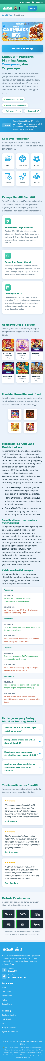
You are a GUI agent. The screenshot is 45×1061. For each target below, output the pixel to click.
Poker (4, 1000)
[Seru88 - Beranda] (11, 8)
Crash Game (7, 1004)
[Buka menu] (40, 8)
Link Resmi (6, 1019)
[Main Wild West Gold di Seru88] (22, 368)
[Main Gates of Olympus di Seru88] (8, 345)
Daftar (32, 8)
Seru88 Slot (7, 15)
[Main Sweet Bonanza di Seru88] (22, 345)
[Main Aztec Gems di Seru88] (37, 368)
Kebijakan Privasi (9, 1027)
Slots (4, 987)
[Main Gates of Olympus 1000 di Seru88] (8, 368)
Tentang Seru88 (9, 1015)
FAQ (3, 1023)
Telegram (26, 2)
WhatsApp (39, 2)
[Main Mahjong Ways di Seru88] (37, 345)
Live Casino (7, 991)
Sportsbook (7, 996)
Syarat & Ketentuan (10, 1032)
